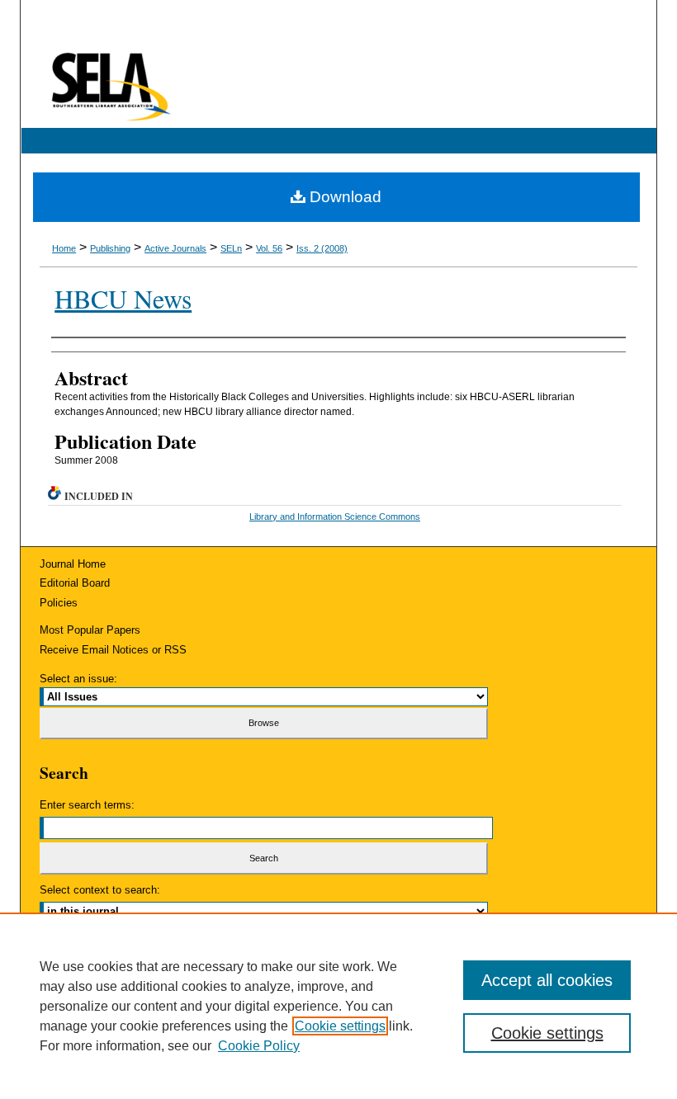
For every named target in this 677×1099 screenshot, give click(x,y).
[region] (338, 1006)
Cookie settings (340, 1026)
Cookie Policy (259, 1046)
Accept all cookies (547, 980)
